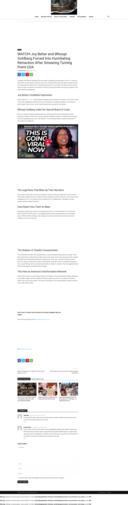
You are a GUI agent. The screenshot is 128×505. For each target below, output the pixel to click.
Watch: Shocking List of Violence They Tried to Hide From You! (31, 372)
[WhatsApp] (31, 74)
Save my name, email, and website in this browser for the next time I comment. (41, 478)
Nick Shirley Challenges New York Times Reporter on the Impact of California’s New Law (67, 399)
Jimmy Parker (22, 70)
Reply (25, 422)
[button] (108, 17)
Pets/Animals (81, 17)
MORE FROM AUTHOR (38, 379)
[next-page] (21, 404)
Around (24, 21)
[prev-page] (19, 404)
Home (36, 17)
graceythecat (27, 427)
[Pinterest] (27, 74)
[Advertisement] (48, 36)
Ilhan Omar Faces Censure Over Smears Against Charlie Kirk (64, 372)
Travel (91, 17)
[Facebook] (19, 74)
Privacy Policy (102, 492)
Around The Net (46, 17)
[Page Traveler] (64, 7)
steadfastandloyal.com (42, 319)
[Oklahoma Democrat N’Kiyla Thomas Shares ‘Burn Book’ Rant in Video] (47, 389)
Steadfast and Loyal (26, 349)
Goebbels (30, 99)
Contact (108, 492)
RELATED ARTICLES (24, 379)
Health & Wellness (60, 17)
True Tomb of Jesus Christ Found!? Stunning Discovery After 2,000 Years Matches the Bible (27, 399)
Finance (72, 17)
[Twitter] (23, 74)
